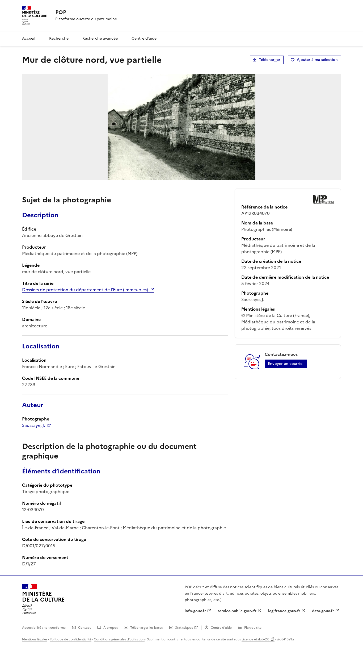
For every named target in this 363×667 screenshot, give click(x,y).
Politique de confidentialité (70, 639)
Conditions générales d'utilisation (119, 639)
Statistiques (184, 627)
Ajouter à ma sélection (317, 59)
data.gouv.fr (323, 611)
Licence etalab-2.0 (255, 639)
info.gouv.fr (195, 611)
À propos (110, 627)
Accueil (28, 38)
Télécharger (269, 59)
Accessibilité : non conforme (44, 627)
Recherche (59, 38)
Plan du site (252, 627)
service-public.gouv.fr (237, 611)
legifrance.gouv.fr (284, 611)
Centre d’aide (221, 627)
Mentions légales (34, 639)
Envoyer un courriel (285, 363)
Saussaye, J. (33, 425)
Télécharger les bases (146, 627)
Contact (84, 627)
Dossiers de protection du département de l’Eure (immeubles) (85, 289)
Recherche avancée (100, 38)
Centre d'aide (144, 38)
